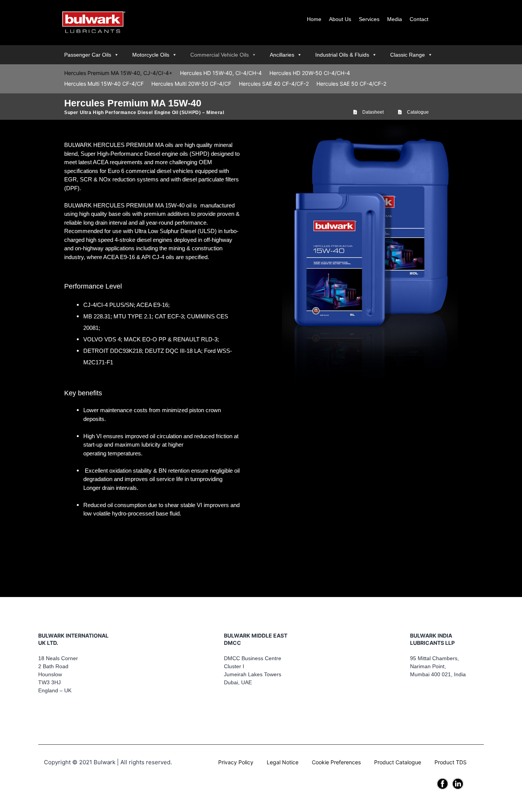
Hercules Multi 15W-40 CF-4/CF (104, 83)
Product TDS (450, 762)
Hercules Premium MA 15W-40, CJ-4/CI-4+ (118, 73)
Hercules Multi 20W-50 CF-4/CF (191, 83)
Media (394, 19)
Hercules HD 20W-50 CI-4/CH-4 (309, 73)
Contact (419, 19)
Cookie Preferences (336, 762)
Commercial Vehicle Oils (219, 55)
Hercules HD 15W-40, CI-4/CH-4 (221, 73)
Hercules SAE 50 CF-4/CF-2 (351, 83)
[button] (368, 112)
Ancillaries (282, 55)
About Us (340, 19)
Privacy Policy (235, 762)
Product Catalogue (397, 762)
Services (369, 19)
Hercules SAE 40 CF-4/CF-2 (274, 83)
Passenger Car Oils (87, 55)
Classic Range (407, 55)
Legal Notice (282, 762)
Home (314, 19)
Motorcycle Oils (150, 55)
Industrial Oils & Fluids (342, 55)
